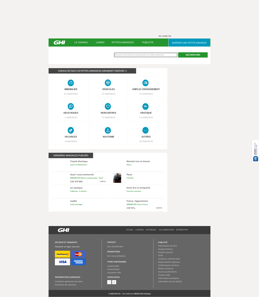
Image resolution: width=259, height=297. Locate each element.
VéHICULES (108, 89)
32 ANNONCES (71, 93)
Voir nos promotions (116, 256)
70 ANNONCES (146, 93)
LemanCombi (113, 266)
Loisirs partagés (76, 204)
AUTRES (146, 137)
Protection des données (65, 284)
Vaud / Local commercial (82, 174)
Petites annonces (165, 268)
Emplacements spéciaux (169, 262)
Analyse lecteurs (165, 249)
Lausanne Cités (114, 272)
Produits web (164, 275)
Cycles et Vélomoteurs (78, 165)
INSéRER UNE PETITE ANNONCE (189, 43)
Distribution (182, 229)
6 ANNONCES (71, 117)
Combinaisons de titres (168, 265)
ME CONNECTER (165, 36)
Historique (151, 229)
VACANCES (71, 137)
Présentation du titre (167, 246)
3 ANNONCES (71, 141)
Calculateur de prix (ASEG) (170, 281)
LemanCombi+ (113, 269)
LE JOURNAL (81, 42)
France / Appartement (137, 201)
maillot (73, 201)
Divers (129, 165)
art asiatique (76, 187)
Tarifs (160, 255)
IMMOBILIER (70, 89)
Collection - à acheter (78, 191)
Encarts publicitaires (167, 271)
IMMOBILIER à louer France (137, 204)
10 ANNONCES (108, 93)
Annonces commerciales (169, 258)
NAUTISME (108, 137)
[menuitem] (81, 42)
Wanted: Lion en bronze (138, 161)
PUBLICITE (148, 42)
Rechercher (193, 55)
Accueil (129, 229)
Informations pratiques (168, 278)
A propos (139, 229)
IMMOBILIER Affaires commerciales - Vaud (86, 178)
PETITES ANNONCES (123, 42)
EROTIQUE (146, 113)
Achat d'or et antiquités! (138, 187)
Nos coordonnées (115, 246)
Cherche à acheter (134, 191)
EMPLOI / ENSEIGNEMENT (146, 89)
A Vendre (130, 178)
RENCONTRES (108, 113)
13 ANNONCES (108, 117)
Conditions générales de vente (68, 281)
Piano (129, 174)
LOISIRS (100, 42)
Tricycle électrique (79, 161)
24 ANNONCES (146, 117)
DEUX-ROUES (71, 113)
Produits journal (165, 252)
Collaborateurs (166, 229)
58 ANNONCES (146, 141)
